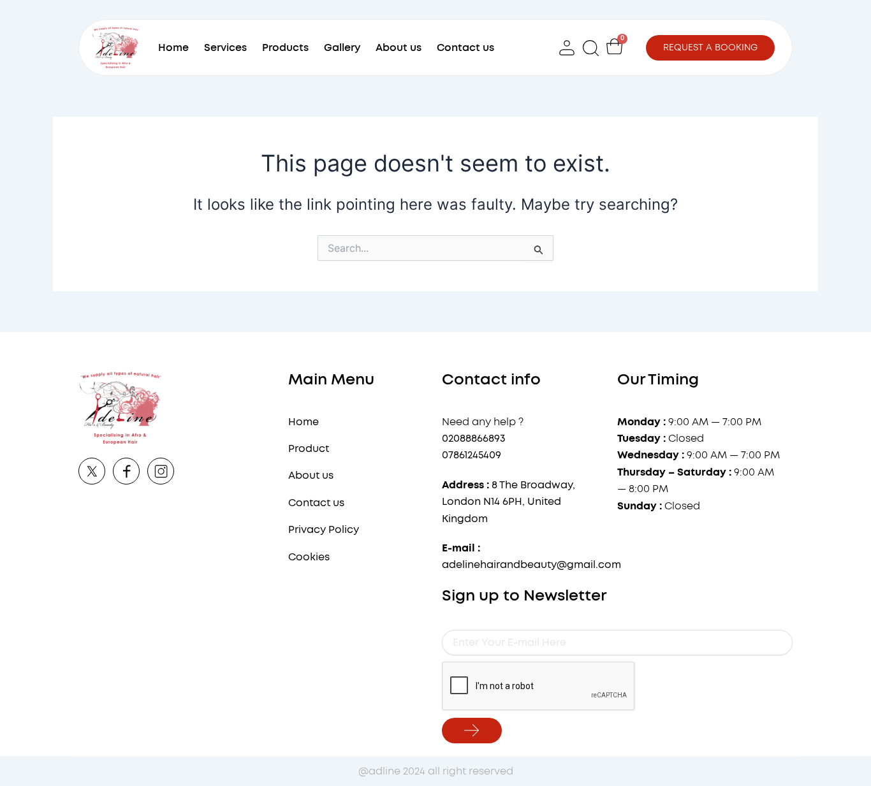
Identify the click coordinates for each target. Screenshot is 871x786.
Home (173, 48)
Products (285, 48)
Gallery (342, 48)
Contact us (465, 48)
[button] (591, 47)
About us (398, 48)
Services (225, 48)
